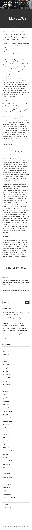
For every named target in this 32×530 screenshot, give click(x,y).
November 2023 (7, 414)
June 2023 (5, 431)
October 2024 (6, 378)
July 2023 (5, 427)
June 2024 (5, 391)
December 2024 (7, 371)
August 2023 (6, 424)
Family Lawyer (6, 484)
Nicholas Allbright (21, 31)
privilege (24, 268)
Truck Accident (6, 507)
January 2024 (6, 408)
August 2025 (6, 358)
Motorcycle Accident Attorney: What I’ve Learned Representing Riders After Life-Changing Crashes (14, 336)
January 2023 (6, 447)
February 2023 (6, 444)
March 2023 (6, 441)
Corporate (20, 267)
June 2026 (5, 351)
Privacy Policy (6, 526)
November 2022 (7, 454)
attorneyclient (10, 267)
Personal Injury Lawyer (9, 497)
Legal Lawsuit (6, 491)
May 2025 (5, 361)
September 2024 (7, 381)
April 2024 (5, 398)
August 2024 (6, 384)
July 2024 (5, 388)
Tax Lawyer (5, 504)
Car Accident (6, 481)
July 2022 (5, 467)
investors (8, 268)
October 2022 (6, 457)
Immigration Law (7, 487)
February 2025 (6, 364)
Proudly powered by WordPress (19, 526)
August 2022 (6, 464)
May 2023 (5, 434)
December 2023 (7, 411)
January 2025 (6, 368)
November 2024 (7, 374)
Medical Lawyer (7, 494)
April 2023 (5, 437)
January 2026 (6, 354)
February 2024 (6, 404)
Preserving (16, 268)
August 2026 (6, 348)
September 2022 (7, 461)
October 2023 (6, 418)
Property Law (6, 501)
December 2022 (7, 451)
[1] (14, 45)
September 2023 (7, 421)
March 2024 (6, 401)
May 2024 (5, 394)
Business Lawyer (10, 265)
